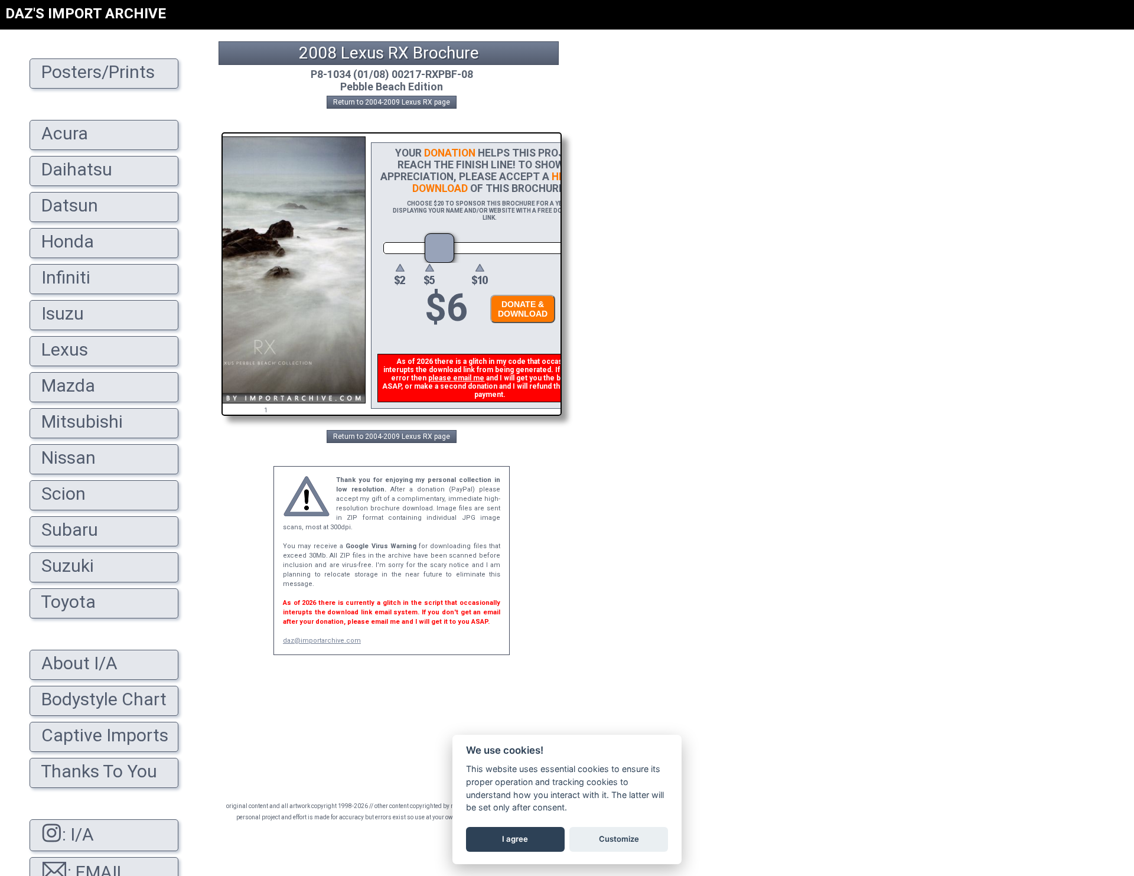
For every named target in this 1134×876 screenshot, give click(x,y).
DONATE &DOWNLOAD (523, 308)
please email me (456, 378)
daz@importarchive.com (322, 640)
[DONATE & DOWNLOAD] (519, 326)
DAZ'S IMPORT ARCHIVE (85, 13)
